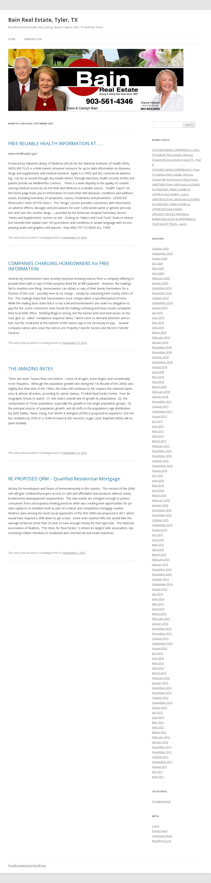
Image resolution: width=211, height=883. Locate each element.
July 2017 (157, 421)
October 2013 (160, 638)
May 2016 (158, 485)
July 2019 (157, 313)
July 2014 (157, 594)
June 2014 (158, 599)
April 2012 (158, 727)
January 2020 (160, 283)
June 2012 (158, 717)
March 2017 (159, 441)
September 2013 (162, 643)
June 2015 (158, 540)
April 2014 (158, 609)
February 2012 (161, 737)
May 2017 (158, 431)
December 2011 (161, 747)
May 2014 (158, 604)
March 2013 (159, 673)
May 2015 (158, 545)
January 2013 (160, 683)
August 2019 (159, 308)
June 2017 (158, 426)
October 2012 (160, 698)
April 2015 (158, 550)
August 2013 (159, 648)
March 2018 (159, 387)
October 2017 (160, 406)
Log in (155, 826)
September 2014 (162, 584)
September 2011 (162, 762)
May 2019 (158, 322)
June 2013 (158, 658)
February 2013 (161, 678)
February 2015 (161, 559)
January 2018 (160, 397)
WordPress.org (161, 841)
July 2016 (157, 475)
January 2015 (160, 564)
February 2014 (161, 619)
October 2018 (160, 357)
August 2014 (159, 589)
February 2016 (161, 500)
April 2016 (158, 490)
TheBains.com (33, 39)
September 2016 (162, 466)
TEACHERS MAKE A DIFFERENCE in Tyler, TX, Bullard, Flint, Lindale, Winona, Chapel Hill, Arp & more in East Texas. (176, 174)
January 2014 (160, 624)
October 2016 (160, 461)
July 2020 (157, 263)
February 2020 (161, 278)
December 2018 (161, 347)
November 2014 (162, 574)
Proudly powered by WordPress (27, 865)
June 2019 (158, 318)
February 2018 (161, 392)
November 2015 (162, 515)
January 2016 (160, 505)
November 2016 (162, 456)
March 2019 (159, 332)
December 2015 (161, 510)
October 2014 (160, 579)
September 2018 (162, 362)
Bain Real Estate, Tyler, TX (43, 19)
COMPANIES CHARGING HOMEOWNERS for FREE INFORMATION (58, 266)
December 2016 (161, 451)
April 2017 (158, 436)
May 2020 (158, 268)
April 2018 (158, 382)
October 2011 (160, 757)
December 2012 (161, 688)
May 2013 (158, 663)
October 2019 (160, 298)
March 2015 (159, 554)
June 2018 (158, 372)
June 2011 (158, 777)
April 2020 (158, 273)
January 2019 (160, 342)
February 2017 (161, 446)
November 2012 (162, 693)
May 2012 (158, 722)
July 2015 (157, 535)
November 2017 (162, 401)
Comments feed (162, 836)
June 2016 (158, 480)
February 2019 (161, 337)
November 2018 (162, 352)
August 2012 (159, 707)
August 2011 (159, 767)
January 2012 (160, 742)
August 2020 (159, 258)
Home (11, 39)
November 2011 (162, 752)
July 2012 (157, 712)
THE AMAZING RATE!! (30, 368)
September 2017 (162, 411)
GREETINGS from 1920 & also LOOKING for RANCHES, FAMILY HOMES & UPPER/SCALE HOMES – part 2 (176, 189)
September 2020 (162, 253)
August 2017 (159, 416)
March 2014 (159, 614)
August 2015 (159, 530)
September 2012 (162, 703)
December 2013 (161, 628)
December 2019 (161, 288)
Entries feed (159, 831)
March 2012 (159, 732)
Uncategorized (161, 801)
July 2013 (157, 653)
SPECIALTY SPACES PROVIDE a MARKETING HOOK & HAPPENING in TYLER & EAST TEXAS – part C (174, 219)
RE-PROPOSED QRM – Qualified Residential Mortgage (64, 478)
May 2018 (158, 377)
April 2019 (158, 327)
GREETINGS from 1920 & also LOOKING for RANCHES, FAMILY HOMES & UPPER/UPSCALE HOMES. (176, 204)
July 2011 (157, 772)
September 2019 (162, 303)
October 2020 (160, 248)
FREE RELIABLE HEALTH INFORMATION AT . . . (56, 143)
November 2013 (162, 633)
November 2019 (162, 293)
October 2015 (160, 520)
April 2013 (158, 668)
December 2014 (161, 569)
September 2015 (162, 525)
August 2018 (159, 367)
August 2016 (159, 471)
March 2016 (159, 495)
